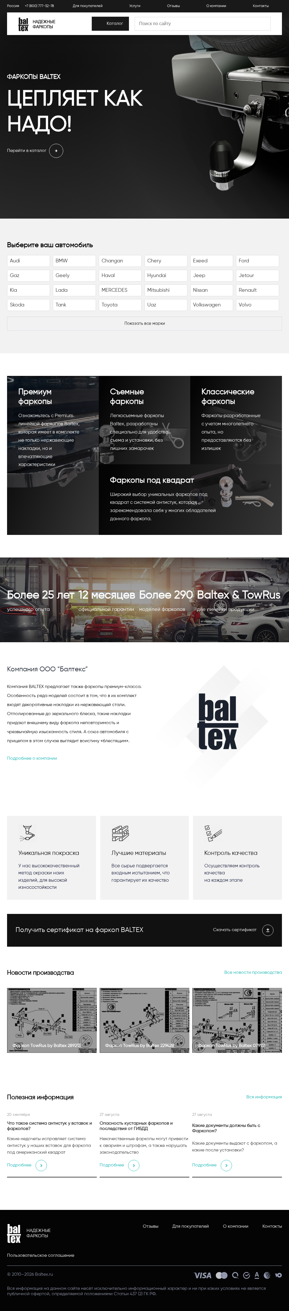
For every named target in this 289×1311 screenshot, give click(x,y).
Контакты (261, 6)
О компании (216, 6)
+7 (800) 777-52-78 (39, 6)
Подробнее (19, 1165)
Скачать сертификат (235, 930)
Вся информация (264, 1097)
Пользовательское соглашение (40, 1255)
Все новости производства (253, 972)
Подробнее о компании (32, 758)
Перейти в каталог (26, 151)
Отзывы (173, 6)
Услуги (134, 6)
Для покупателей (87, 6)
